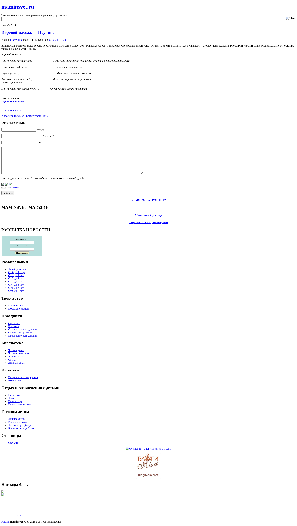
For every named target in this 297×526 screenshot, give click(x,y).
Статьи (12, 359)
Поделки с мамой (18, 308)
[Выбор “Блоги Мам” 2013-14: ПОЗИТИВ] (2, 495)
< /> (18, 515)
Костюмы (13, 326)
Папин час (14, 395)
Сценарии (14, 323)
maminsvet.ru (17, 7)
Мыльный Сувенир (148, 215)
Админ (5, 521)
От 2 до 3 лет (16, 278)
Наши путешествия (19, 404)
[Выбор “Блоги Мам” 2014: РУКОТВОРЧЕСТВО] (2, 492)
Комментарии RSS (37, 115)
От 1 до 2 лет (16, 275)
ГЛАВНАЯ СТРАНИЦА (148, 199)
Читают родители (18, 353)
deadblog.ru (15, 187)
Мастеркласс (15, 305)
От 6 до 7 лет (16, 290)
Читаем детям (16, 350)
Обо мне (13, 442)
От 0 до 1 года (57, 39)
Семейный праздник (20, 332)
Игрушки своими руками (23, 377)
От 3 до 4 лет (16, 281)
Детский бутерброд (19, 425)
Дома (11, 398)
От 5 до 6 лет (16, 287)
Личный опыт (16, 362)
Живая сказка (16, 356)
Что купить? (15, 380)
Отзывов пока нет (12, 110)
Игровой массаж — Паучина (28, 32)
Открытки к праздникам (22, 329)
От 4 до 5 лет (16, 284)
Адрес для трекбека (12, 115)
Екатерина (16, 39)
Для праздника (17, 418)
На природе (15, 401)
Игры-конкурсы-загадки (22, 335)
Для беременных (18, 269)
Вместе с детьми (18, 422)
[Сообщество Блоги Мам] (148, 478)
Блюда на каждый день (21, 428)
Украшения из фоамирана (148, 222)
